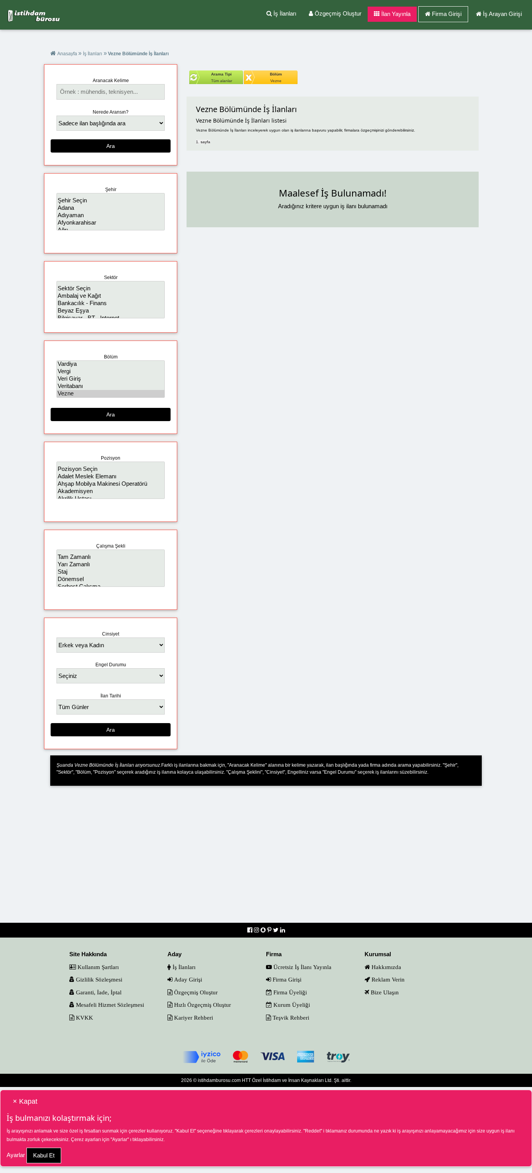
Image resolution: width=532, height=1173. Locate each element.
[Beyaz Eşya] (110, 310)
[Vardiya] (110, 364)
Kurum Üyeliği (291, 1005)
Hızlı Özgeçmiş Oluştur (202, 1005)
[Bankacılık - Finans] (110, 303)
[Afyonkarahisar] (110, 223)
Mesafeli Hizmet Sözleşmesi (109, 1005)
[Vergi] (110, 371)
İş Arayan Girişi (502, 14)
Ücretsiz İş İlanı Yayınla (301, 967)
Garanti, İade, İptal (98, 992)
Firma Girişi (447, 14)
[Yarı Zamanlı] (110, 564)
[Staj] (110, 572)
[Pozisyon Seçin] (110, 469)
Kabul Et (44, 1155)
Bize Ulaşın (384, 992)
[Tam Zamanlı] (110, 557)
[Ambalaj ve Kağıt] (110, 296)
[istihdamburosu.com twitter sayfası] (276, 930)
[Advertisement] (266, 859)
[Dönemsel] (110, 579)
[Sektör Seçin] (110, 288)
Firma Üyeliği (289, 992)
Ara (110, 146)
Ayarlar (16, 1155)
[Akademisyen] (110, 491)
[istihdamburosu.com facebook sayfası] (250, 930)
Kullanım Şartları (97, 967)
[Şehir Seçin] (110, 200)
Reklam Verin (387, 979)
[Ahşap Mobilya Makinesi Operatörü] (110, 484)
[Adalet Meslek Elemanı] (110, 476)
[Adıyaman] (110, 215)
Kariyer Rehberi (193, 1017)
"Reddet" (312, 1131)
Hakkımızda (385, 967)
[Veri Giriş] (110, 379)
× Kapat (25, 1101)
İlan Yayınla (395, 14)
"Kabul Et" (185, 1131)
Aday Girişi (187, 979)
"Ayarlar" (120, 1139)
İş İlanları (284, 13)
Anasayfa (67, 53)
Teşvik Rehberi (290, 1017)
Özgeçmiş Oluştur (337, 13)
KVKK (83, 1017)
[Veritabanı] (110, 386)
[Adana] (110, 208)
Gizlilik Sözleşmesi (98, 979)
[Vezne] (110, 393)
